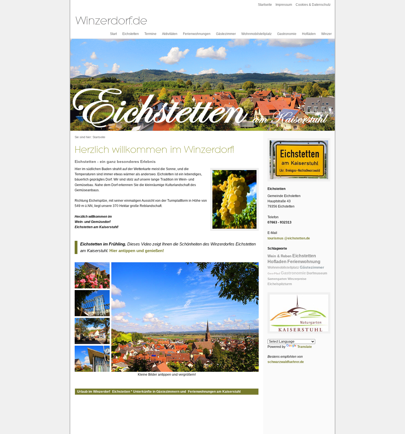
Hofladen (277, 261)
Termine (150, 34)
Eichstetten (130, 34)
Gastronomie (286, 34)
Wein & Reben (279, 256)
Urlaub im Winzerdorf (93, 392)
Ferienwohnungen (196, 34)
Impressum (284, 5)
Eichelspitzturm (280, 284)
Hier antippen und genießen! (136, 250)
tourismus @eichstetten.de (289, 238)
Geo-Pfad (274, 273)
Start (113, 34)
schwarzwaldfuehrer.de (286, 362)
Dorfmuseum (317, 273)
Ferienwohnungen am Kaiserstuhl (214, 392)
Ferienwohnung (303, 261)
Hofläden (309, 34)
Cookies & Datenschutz (313, 5)
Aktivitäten (169, 34)
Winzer (326, 34)
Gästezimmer (226, 34)
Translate (304, 347)
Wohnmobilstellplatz (256, 34)
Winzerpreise (297, 278)
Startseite (265, 5)
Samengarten (277, 278)
